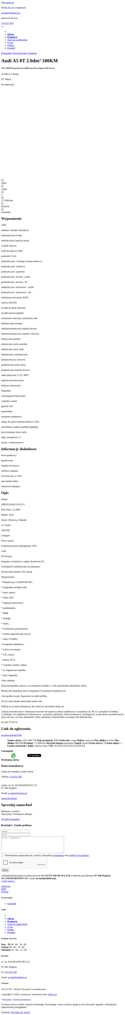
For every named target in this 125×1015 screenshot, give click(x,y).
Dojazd (4, 891)
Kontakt (11, 48)
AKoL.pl (52, 994)
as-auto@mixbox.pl (10, 13)
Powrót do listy (20, 53)
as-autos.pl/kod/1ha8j (11, 735)
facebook (11, 903)
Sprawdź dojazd (9, 798)
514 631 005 (7, 23)
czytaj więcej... (8, 881)
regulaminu (58, 855)
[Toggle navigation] (2, 26)
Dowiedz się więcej (20, 1012)
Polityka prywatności (22, 999)
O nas (10, 42)
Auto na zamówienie (17, 40)
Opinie (10, 45)
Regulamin (7, 999)
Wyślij (5, 870)
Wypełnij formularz (10, 819)
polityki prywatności (79, 855)
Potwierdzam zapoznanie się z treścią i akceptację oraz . (46, 855)
